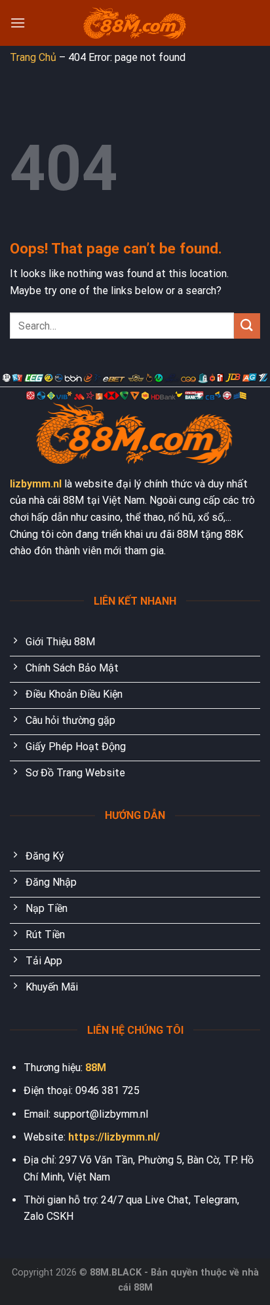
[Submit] (247, 326)
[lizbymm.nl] (135, 23)
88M (95, 1067)
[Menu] (18, 23)
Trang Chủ (33, 57)
